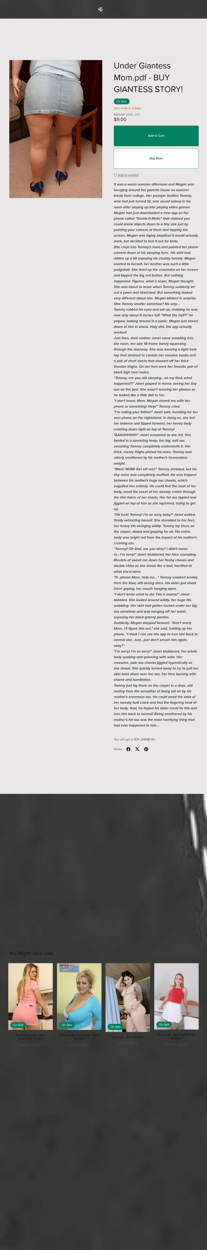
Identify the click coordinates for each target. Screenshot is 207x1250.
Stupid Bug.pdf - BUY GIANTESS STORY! (30, 1037)
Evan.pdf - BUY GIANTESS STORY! (176, 1037)
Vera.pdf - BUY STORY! (128, 1037)
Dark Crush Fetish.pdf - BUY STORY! (79, 1037)
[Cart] (199, 9)
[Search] (187, 9)
